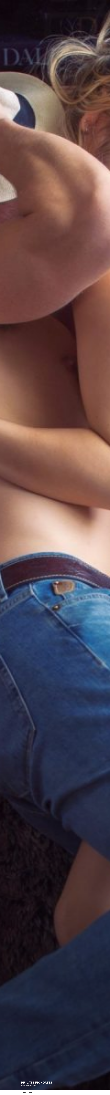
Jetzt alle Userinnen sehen (28, 1092)
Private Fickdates (37, 1082)
